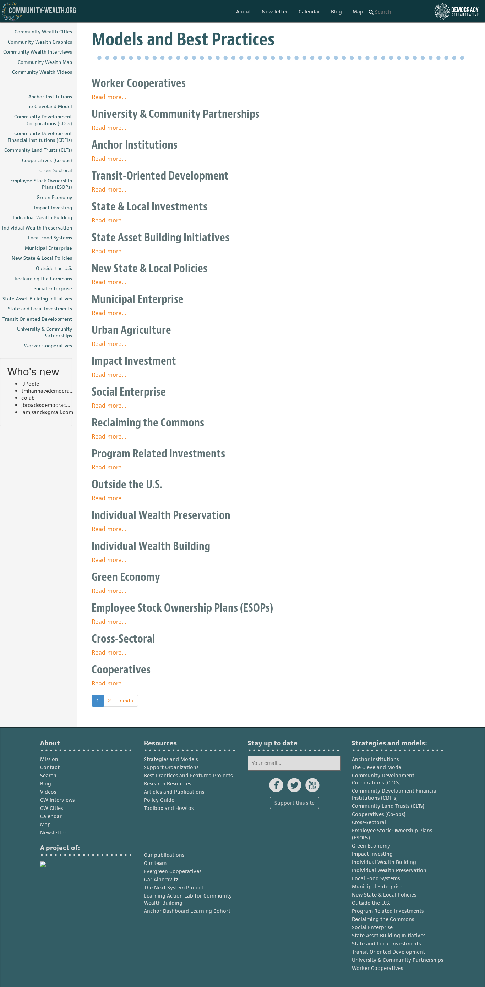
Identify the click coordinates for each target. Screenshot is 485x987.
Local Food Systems (376, 878)
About (243, 11)
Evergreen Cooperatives (172, 871)
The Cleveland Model (377, 767)
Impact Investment (134, 361)
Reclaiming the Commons (148, 422)
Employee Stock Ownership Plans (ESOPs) (182, 608)
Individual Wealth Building (151, 546)
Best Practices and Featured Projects (188, 775)
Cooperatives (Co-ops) (378, 814)
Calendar (309, 11)
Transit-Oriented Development (160, 176)
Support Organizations (171, 767)
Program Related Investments (158, 453)
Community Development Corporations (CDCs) (383, 779)
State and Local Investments (386, 943)
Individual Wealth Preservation (161, 515)
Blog (336, 11)
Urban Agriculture (131, 330)
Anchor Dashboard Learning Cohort (187, 911)
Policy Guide (159, 799)
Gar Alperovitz (161, 879)
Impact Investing (372, 853)
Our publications (164, 854)
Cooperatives (121, 669)
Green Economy (126, 577)
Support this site (294, 802)
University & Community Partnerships (176, 114)
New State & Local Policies (149, 268)
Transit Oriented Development (388, 951)
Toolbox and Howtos (169, 808)
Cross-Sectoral (123, 639)
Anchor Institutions (135, 145)
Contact (50, 767)
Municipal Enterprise (138, 299)
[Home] (39, 11)
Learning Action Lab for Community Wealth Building (188, 899)
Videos (48, 791)
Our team (155, 863)
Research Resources (167, 783)
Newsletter (275, 11)
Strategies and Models (171, 759)
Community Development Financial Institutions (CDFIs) (395, 794)
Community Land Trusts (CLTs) (388, 806)
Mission (49, 759)
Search (48, 775)
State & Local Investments (149, 206)
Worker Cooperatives (139, 83)
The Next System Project (173, 887)
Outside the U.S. (127, 484)
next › (126, 700)
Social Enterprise (129, 392)
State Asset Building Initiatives (160, 237)
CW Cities (51, 808)
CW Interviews (57, 799)
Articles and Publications (174, 791)
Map (358, 11)
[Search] (371, 12)
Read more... (109, 97)
